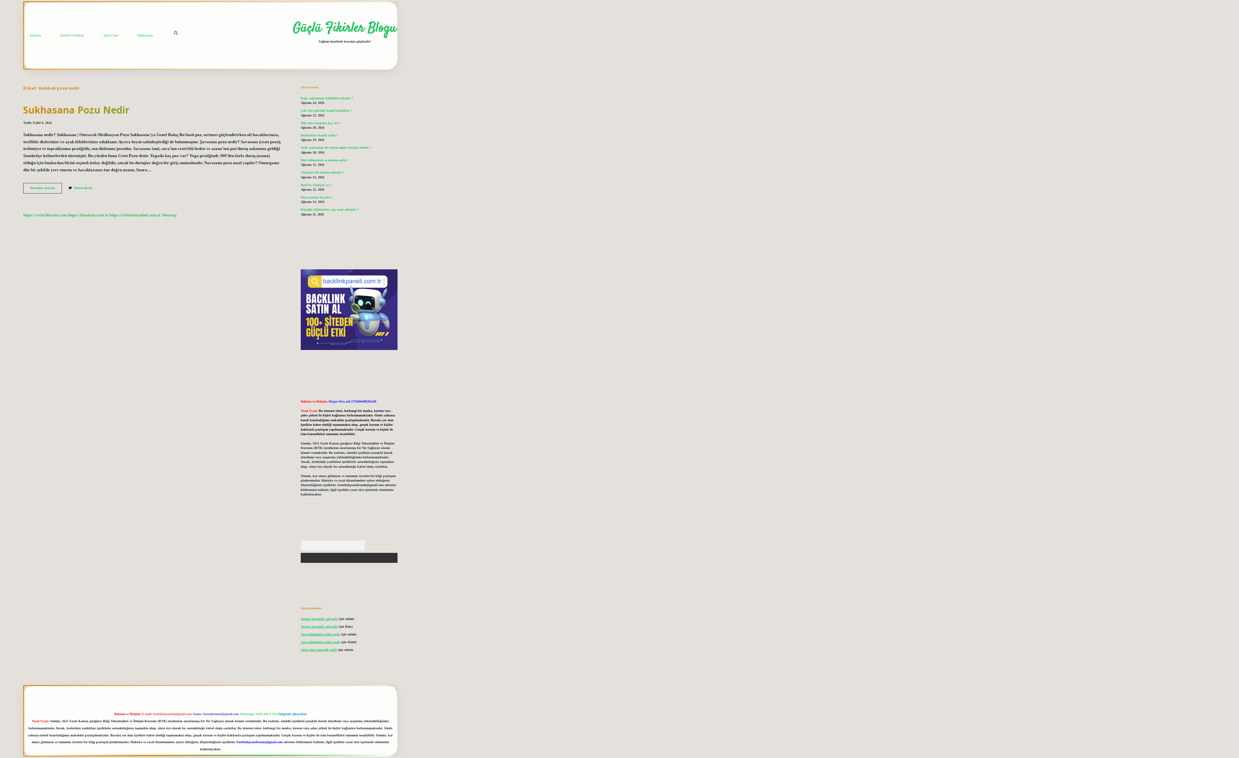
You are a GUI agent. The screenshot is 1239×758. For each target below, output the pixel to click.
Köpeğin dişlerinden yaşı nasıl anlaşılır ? (330, 209)
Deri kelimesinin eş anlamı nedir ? (325, 160)
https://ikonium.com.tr (88, 215)
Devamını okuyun (46, 189)
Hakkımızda (145, 35)
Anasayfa (35, 35)
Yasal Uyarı (110, 35)
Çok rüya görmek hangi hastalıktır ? (326, 110)
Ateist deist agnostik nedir (319, 650)
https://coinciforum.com (45, 215)
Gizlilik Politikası (72, 35)
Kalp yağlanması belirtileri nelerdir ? (327, 98)
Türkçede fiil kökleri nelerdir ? (322, 172)
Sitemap (169, 215)
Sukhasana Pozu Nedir (76, 109)
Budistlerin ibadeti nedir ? (319, 135)
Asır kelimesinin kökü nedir (320, 634)
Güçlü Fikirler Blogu (345, 28)
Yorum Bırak (83, 188)
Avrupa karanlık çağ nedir (319, 619)
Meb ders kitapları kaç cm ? (320, 123)
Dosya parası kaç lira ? (317, 197)
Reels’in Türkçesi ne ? (316, 185)
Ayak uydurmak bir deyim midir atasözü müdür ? (336, 147)
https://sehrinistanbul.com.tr (135, 215)
